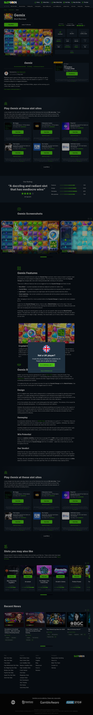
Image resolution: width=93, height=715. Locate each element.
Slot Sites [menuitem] (67, 2)
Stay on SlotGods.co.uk (46, 370)
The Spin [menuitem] (86, 2)
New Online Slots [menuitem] (58, 2)
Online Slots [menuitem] (46, 2)
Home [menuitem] (38, 2)
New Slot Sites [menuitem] (77, 2)
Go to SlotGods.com (46, 365)
